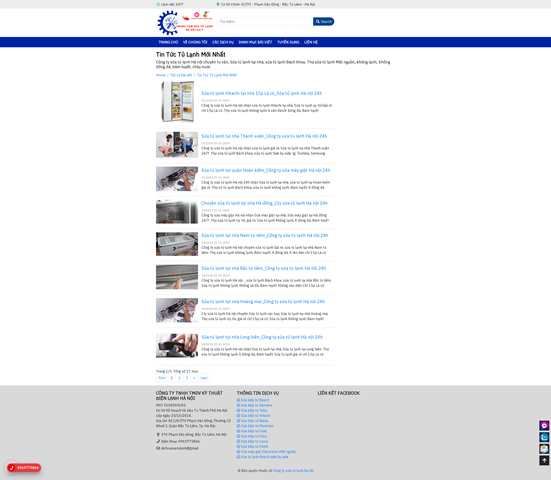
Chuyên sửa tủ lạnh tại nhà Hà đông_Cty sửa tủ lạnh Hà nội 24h (264, 203)
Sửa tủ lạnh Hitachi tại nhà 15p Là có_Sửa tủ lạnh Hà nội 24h (261, 93)
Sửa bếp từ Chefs (254, 446)
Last (204, 378)
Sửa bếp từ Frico (253, 436)
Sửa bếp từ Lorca (254, 441)
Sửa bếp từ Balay (254, 421)
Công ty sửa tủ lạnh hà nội (293, 470)
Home (161, 75)
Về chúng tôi (195, 42)
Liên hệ (311, 42)
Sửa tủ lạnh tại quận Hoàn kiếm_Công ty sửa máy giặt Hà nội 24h (265, 170)
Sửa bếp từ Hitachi (255, 415)
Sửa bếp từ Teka (253, 410)
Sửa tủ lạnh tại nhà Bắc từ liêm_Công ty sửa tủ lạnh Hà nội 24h (263, 268)
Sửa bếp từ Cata (253, 431)
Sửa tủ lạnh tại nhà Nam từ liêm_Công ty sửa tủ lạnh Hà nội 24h (264, 235)
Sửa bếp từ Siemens (256, 405)
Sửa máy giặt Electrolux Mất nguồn (268, 451)
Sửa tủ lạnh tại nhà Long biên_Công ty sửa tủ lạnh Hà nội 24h (262, 337)
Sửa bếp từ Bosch (254, 400)
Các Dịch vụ (223, 42)
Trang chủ (168, 42)
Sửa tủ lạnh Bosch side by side (264, 457)
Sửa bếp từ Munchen (257, 426)
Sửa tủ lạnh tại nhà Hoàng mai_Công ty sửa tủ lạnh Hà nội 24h (263, 301)
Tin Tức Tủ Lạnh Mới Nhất (217, 75)
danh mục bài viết (255, 42)
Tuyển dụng (288, 42)
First (162, 378)
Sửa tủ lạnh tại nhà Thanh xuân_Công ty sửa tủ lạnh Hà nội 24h (264, 136)
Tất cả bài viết (181, 75)
